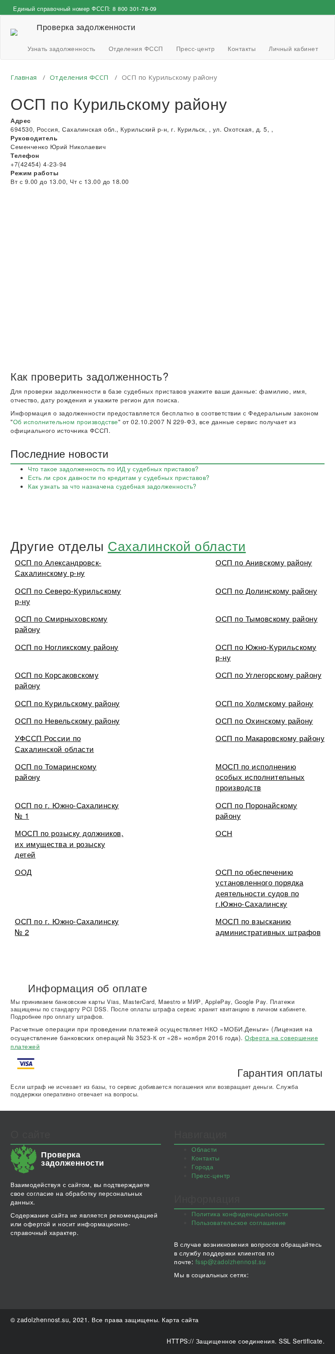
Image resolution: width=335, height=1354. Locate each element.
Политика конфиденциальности (239, 1213)
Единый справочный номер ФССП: (85, 8)
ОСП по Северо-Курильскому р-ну (68, 595)
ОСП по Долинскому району (266, 590)
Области (204, 1149)
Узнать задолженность (61, 48)
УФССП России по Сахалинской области (54, 743)
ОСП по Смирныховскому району (61, 623)
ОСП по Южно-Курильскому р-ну (266, 652)
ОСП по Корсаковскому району (57, 680)
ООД (23, 871)
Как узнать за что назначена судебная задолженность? (112, 486)
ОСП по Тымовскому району (266, 618)
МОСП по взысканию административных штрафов (268, 926)
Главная (23, 77)
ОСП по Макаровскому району (270, 737)
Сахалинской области (177, 545)
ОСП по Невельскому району (67, 720)
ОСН (223, 832)
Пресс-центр (195, 48)
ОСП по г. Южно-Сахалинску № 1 (67, 810)
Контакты (242, 48)
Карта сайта (180, 1319)
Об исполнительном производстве (65, 421)
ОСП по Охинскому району (264, 720)
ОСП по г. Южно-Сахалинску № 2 (67, 926)
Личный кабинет (293, 48)
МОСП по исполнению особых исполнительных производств (260, 777)
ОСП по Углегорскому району (268, 674)
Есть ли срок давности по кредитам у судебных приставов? (119, 477)
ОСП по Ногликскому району (67, 646)
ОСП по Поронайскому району (256, 810)
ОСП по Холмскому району (264, 702)
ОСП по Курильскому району (67, 702)
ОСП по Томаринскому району (56, 771)
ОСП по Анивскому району (263, 562)
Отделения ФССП (136, 48)
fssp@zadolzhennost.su (230, 1261)
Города (202, 1166)
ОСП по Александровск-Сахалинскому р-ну (58, 567)
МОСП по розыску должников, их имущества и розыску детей (69, 843)
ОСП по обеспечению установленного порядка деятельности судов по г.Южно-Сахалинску (259, 887)
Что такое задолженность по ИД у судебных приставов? (113, 468)
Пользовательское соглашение (238, 1222)
